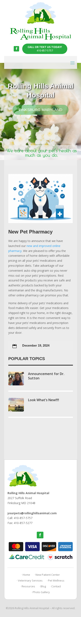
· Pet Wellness (55, 580)
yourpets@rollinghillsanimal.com (32, 513)
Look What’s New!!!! (43, 400)
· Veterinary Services (30, 580)
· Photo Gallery (40, 592)
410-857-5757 (45, 48)
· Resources (27, 586)
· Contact (55, 586)
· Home (25, 575)
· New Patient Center (47, 575)
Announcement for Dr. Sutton (46, 375)
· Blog (42, 586)
